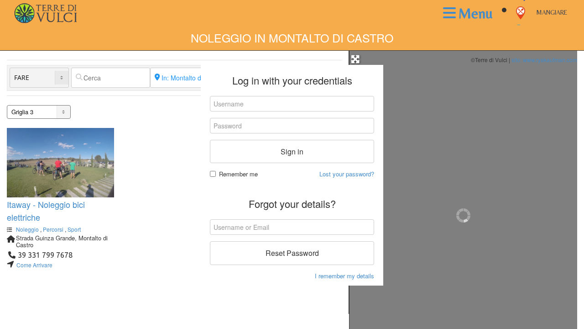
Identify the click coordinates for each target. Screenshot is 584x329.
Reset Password (292, 253)
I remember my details (344, 275)
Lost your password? (346, 174)
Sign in (292, 151)
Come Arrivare (34, 265)
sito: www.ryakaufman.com (544, 60)
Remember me (238, 174)
